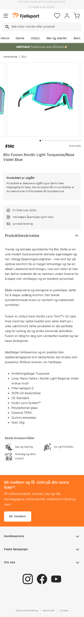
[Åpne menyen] (6, 15)
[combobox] (42, 26)
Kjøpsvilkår (49, 610)
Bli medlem (17, 516)
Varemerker (10, 57)
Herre (5, 38)
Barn (77, 38)
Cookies (64, 610)
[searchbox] (46, 26)
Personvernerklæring (27, 610)
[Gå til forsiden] (25, 16)
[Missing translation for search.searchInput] (7, 26)
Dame (20, 38)
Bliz (24, 57)
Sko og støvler (56, 38)
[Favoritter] (57, 15)
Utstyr (35, 38)
